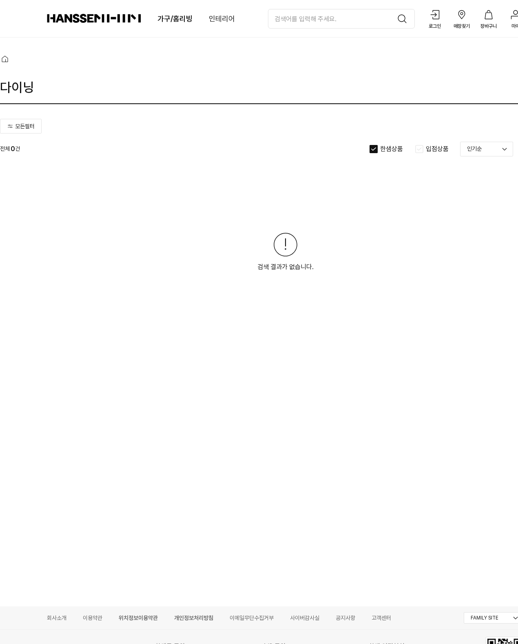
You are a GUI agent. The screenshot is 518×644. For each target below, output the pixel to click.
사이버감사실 (304, 618)
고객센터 (381, 618)
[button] (5, 59)
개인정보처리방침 (193, 618)
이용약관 (92, 618)
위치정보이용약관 (138, 618)
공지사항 (345, 618)
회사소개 (56, 618)
